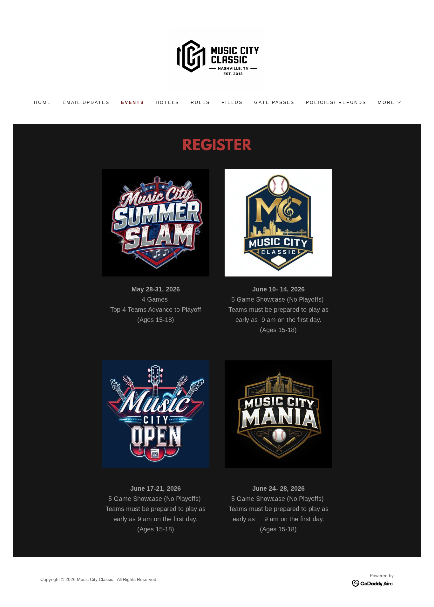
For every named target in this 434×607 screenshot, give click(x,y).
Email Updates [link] (86, 102)
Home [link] (42, 102)
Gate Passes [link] (274, 102)
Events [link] (132, 102)
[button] (388, 102)
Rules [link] (200, 102)
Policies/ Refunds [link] (336, 102)
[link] (217, 58)
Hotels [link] (167, 102)
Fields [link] (232, 102)
